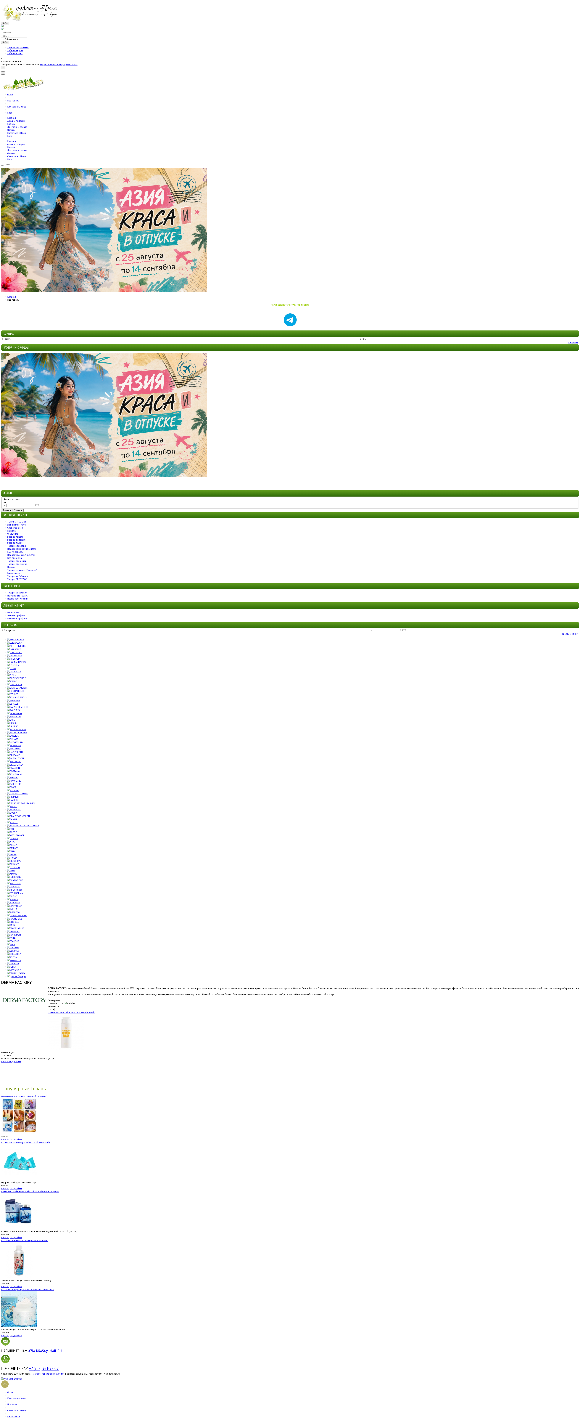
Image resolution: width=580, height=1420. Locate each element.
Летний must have (16, 524)
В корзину (573, 342)
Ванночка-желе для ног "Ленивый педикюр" (24, 1096)
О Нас (10, 94)
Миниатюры (13, 573)
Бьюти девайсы (15, 551)
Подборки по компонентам (21, 548)
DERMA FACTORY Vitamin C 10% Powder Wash (71, 1012)
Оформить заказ (68, 64)
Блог (9, 112)
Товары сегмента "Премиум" (22, 570)
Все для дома (14, 557)
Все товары (13, 100)
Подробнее (15, 1061)
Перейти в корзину (50, 64)
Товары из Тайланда (17, 576)
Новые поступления (17, 598)
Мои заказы (13, 612)
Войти (5, 23)
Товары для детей (16, 560)
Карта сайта (13, 1416)
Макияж (11, 530)
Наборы (11, 567)
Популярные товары (17, 595)
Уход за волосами (16, 539)
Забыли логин (12, 39)
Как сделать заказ (16, 106)
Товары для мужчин (17, 564)
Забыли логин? (15, 53)
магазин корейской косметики (48, 1373)
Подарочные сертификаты (21, 554)
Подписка (12, 1404)
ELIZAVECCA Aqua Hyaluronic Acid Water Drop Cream (27, 1289)
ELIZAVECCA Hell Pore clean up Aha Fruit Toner (24, 1240)
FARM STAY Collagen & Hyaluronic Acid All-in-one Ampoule (30, 1191)
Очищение (12, 533)
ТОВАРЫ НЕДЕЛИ (16, 521)
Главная (11, 296)
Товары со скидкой (17, 592)
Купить (5, 1061)
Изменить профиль (17, 618)
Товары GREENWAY (17, 579)
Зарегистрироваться (18, 47)
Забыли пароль (15, 50)
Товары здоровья (16, 545)
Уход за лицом (15, 536)
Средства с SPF (15, 527)
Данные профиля (16, 615)
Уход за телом (15, 542)
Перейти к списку (569, 633)
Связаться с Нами (16, 1410)
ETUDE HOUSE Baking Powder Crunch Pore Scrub (25, 1142)
